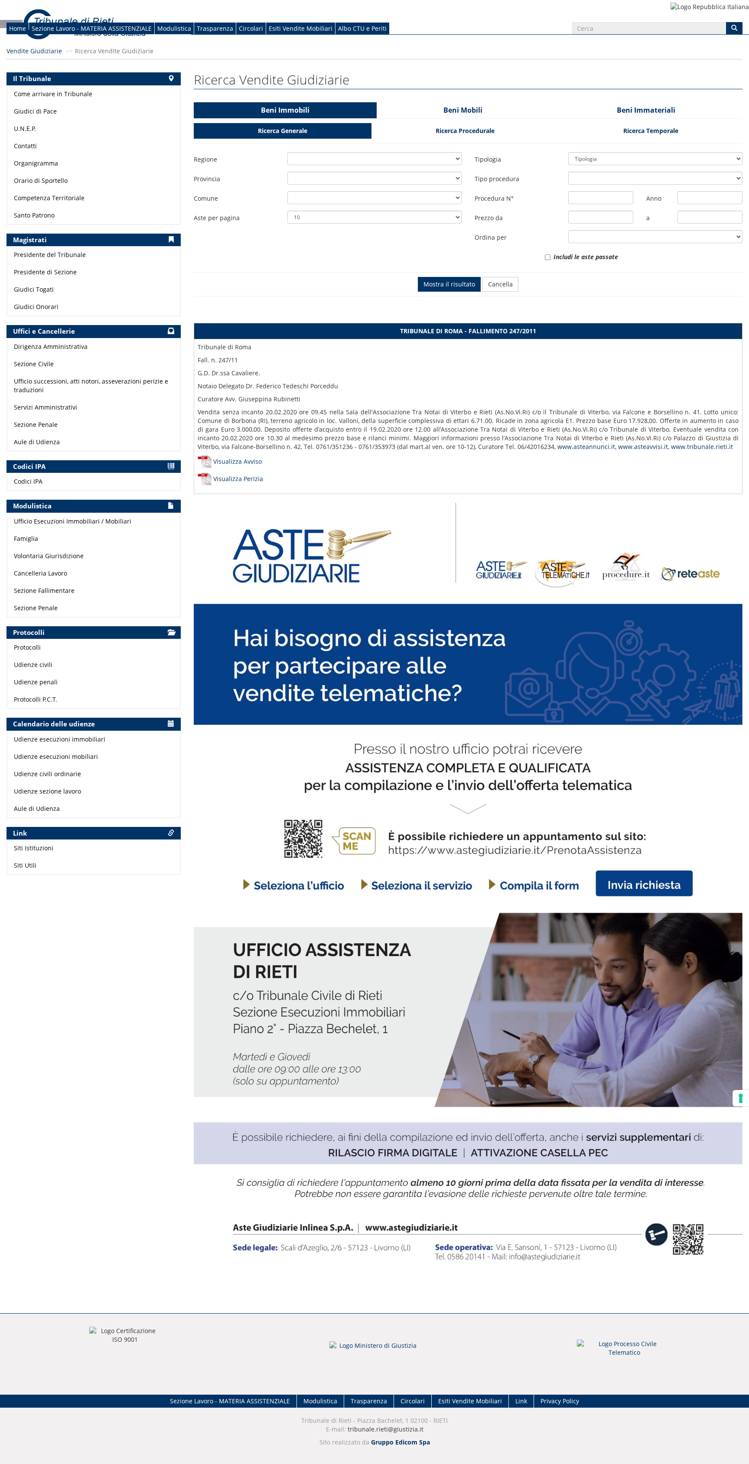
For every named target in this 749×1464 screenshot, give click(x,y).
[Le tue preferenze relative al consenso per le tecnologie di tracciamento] (741, 1098)
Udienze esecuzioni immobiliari (59, 739)
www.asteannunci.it (586, 446)
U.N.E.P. (25, 128)
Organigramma (36, 163)
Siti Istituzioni (33, 848)
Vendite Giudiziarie (34, 51)
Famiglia (26, 538)
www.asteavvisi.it (643, 446)
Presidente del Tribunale (50, 255)
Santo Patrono (34, 215)
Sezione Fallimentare (44, 590)
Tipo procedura (497, 179)
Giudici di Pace (35, 111)
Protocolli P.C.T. (35, 699)
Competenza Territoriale (49, 198)
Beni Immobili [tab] (285, 110)
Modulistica (174, 28)
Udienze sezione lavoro (47, 791)
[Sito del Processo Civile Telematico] (624, 1351)
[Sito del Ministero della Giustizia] (374, 1351)
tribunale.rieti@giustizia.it (385, 1429)
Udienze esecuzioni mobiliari (56, 756)
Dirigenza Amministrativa (51, 346)
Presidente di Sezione (45, 272)
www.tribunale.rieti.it (702, 446)
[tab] (282, 131)
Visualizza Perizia (238, 479)
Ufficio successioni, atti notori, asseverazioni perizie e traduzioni (91, 385)
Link (521, 1401)
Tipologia (488, 159)
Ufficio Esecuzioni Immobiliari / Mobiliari (72, 521)
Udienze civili (33, 664)
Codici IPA (28, 481)
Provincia (207, 179)
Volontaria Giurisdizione (49, 556)
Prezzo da (489, 218)
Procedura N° (494, 198)
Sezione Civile (34, 364)
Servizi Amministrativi (45, 407)
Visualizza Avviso (237, 461)
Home (17, 28)
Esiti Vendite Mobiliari (300, 28)
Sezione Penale (36, 424)
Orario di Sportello (41, 180)
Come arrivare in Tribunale (53, 94)
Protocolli (27, 647)
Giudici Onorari (36, 307)
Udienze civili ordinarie (47, 774)
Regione (205, 159)
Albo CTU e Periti (362, 28)
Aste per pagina (217, 218)
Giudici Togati (34, 289)
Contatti (25, 146)
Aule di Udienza (37, 442)
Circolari (251, 28)
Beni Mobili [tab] (462, 110)
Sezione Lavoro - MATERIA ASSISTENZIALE (92, 28)
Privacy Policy (560, 1401)
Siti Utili (25, 865)
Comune (206, 198)
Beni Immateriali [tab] (646, 110)
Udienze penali (36, 682)
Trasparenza (215, 28)
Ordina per (491, 237)
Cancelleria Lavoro (40, 573)
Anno (653, 198)
